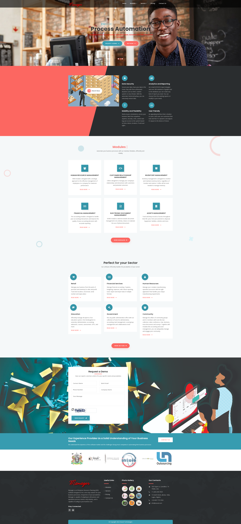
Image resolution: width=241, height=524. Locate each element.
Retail (73, 283)
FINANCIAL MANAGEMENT (84, 213)
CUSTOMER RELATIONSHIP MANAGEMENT (120, 176)
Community (148, 314)
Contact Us (162, 3)
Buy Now (130, 43)
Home (124, 3)
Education (75, 314)
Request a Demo (111, 43)
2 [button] (120, 58)
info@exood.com (157, 503)
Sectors (143, 3)
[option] (120, 33)
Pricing (153, 3)
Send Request (79, 418)
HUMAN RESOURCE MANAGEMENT (85, 175)
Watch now (96, 91)
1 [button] (118, 58)
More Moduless (119, 240)
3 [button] (122, 58)
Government (112, 314)
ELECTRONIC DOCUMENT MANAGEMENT (120, 214)
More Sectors (119, 346)
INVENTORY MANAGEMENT (156, 175)
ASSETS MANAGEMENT (156, 213)
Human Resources (150, 283)
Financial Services (115, 283)
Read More (83, 189)
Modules (133, 3)
